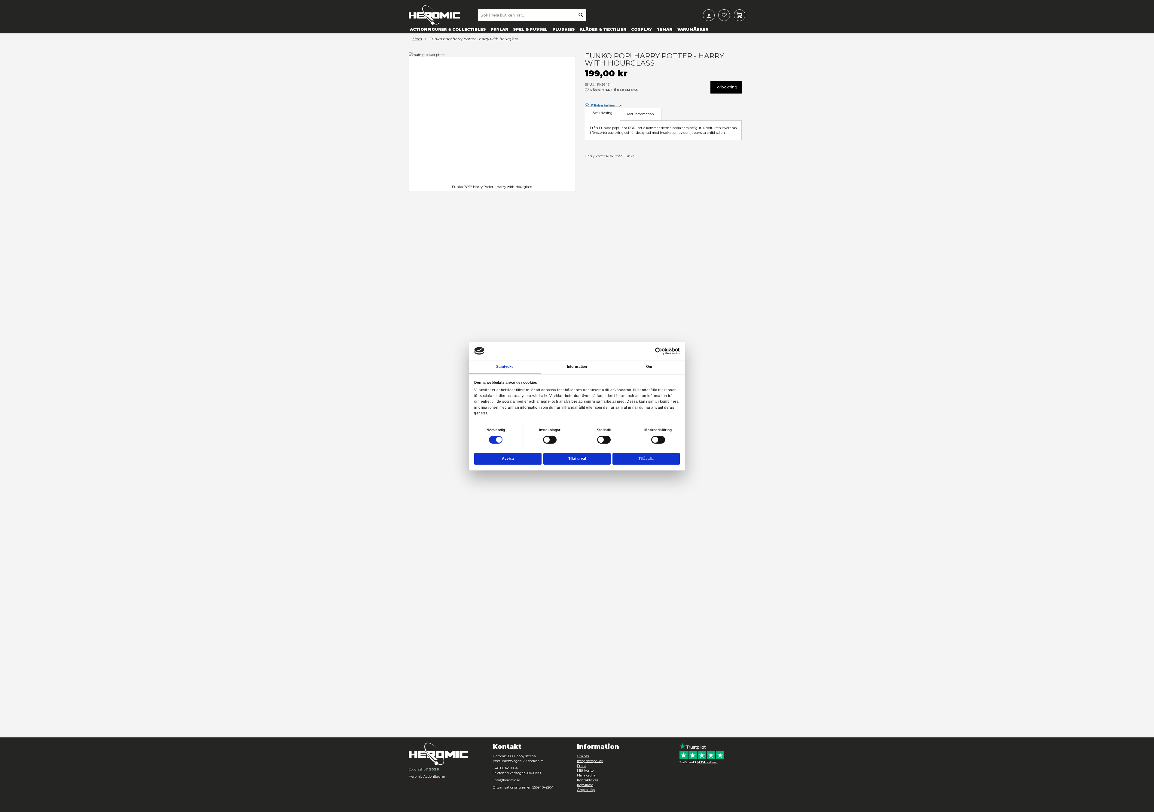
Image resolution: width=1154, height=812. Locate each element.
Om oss (583, 756)
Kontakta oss (587, 780)
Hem (417, 39)
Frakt (581, 766)
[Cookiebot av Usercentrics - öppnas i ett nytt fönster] (659, 351)
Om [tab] (649, 367)
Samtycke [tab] (505, 367)
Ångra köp (586, 790)
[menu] (577, 29)
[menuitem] (448, 29)
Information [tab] (577, 367)
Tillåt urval (577, 459)
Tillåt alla (646, 459)
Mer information (640, 114)
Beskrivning (602, 113)
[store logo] (434, 15)
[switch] (550, 440)
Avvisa (508, 459)
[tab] (602, 113)
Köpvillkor (585, 785)
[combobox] (532, 15)
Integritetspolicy (590, 761)
